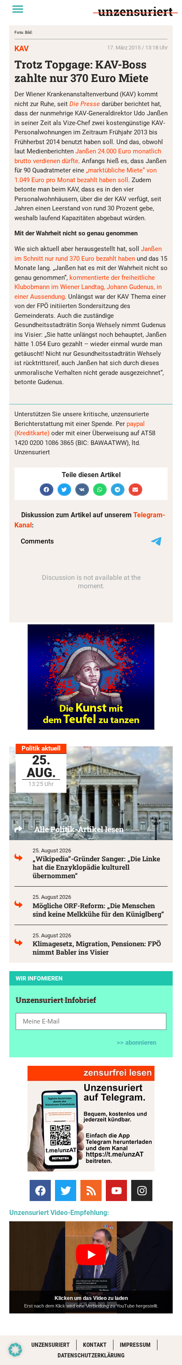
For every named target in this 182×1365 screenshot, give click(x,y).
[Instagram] (141, 1190)
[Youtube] (116, 1190)
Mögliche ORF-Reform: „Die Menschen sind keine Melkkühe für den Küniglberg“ (98, 909)
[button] (18, 9)
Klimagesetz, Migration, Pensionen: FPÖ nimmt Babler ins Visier (97, 947)
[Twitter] (65, 1190)
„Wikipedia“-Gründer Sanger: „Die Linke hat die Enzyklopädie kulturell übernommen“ (96, 867)
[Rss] (91, 1190)
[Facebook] (40, 1190)
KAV (21, 48)
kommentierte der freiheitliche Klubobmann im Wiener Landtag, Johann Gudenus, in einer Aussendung (88, 287)
